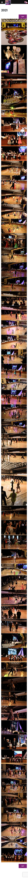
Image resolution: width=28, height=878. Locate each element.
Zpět (22, 16)
